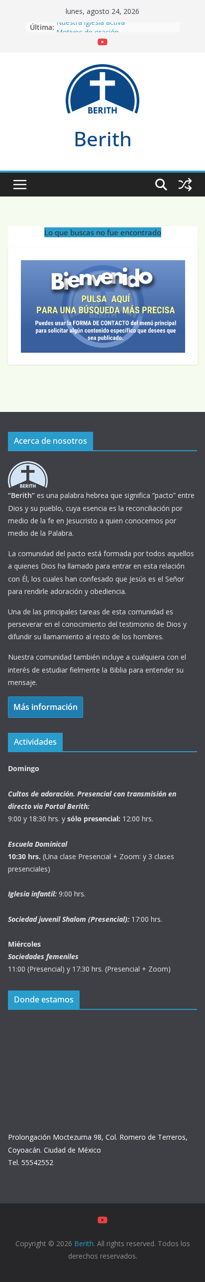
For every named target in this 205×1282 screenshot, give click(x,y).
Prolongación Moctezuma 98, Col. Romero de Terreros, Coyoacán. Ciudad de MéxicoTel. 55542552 (98, 1149)
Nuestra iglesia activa (90, 26)
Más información (45, 706)
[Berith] (28, 467)
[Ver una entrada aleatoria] (185, 185)
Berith (103, 138)
